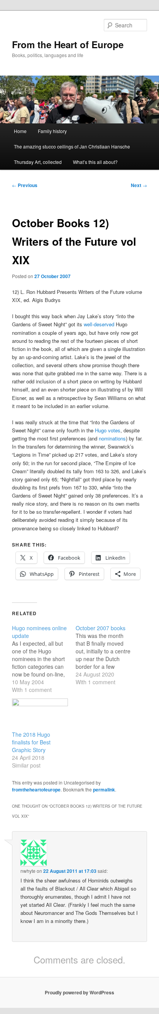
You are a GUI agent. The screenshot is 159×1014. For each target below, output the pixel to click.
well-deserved (99, 324)
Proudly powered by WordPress (79, 992)
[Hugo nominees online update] (44, 658)
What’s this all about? (95, 162)
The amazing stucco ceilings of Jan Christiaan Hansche (72, 146)
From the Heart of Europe (67, 44)
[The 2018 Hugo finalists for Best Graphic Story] (40, 714)
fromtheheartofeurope (36, 789)
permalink (104, 789)
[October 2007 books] (107, 655)
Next (139, 185)
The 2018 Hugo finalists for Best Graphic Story (31, 742)
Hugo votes (107, 430)
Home (20, 131)
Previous (24, 185)
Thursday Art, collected (38, 162)
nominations (112, 438)
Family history (52, 131)
